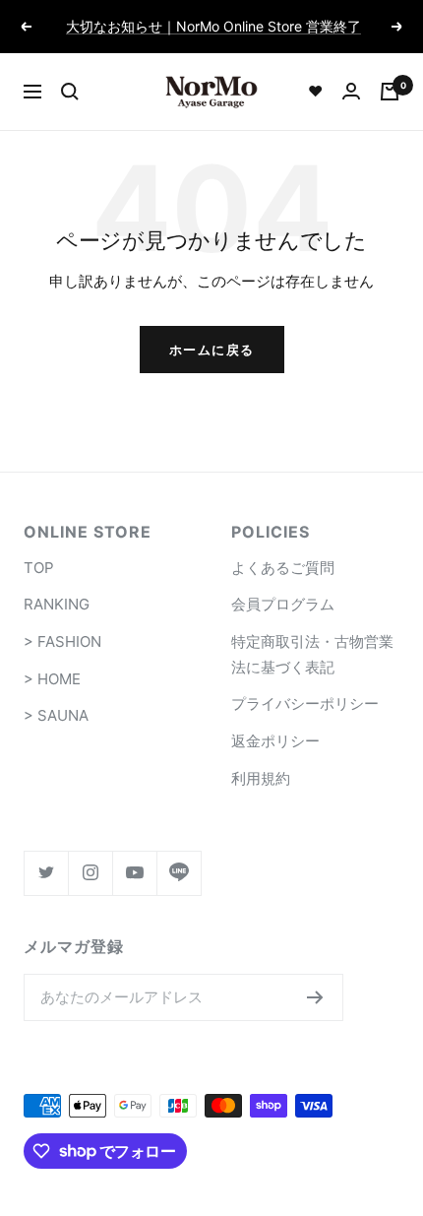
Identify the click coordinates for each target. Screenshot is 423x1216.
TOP (39, 567)
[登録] (315, 997)
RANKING (57, 604)
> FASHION (62, 641)
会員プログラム (282, 604)
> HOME (52, 679)
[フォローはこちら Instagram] (90, 873)
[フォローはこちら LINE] (178, 873)
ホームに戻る (212, 349)
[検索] (70, 91)
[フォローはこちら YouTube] (134, 873)
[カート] (389, 91)
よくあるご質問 (282, 567)
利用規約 (260, 778)
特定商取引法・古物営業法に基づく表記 (312, 654)
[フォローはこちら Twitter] (46, 873)
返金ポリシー (275, 741)
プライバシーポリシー (305, 703)
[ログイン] (351, 91)
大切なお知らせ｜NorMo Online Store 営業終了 (213, 26)
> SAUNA (56, 715)
